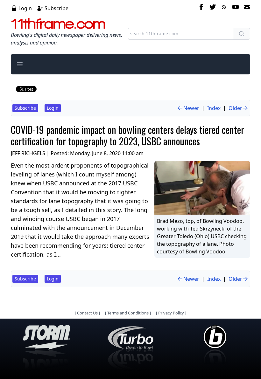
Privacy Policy (171, 313)
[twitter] (212, 8)
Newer (191, 108)
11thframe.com (58, 23)
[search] (241, 34)
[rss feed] (224, 8)
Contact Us (87, 313)
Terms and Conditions (128, 313)
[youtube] (235, 8)
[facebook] (201, 8)
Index (214, 108)
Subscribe (56, 8)
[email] (245, 8)
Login (25, 8)
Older (235, 108)
